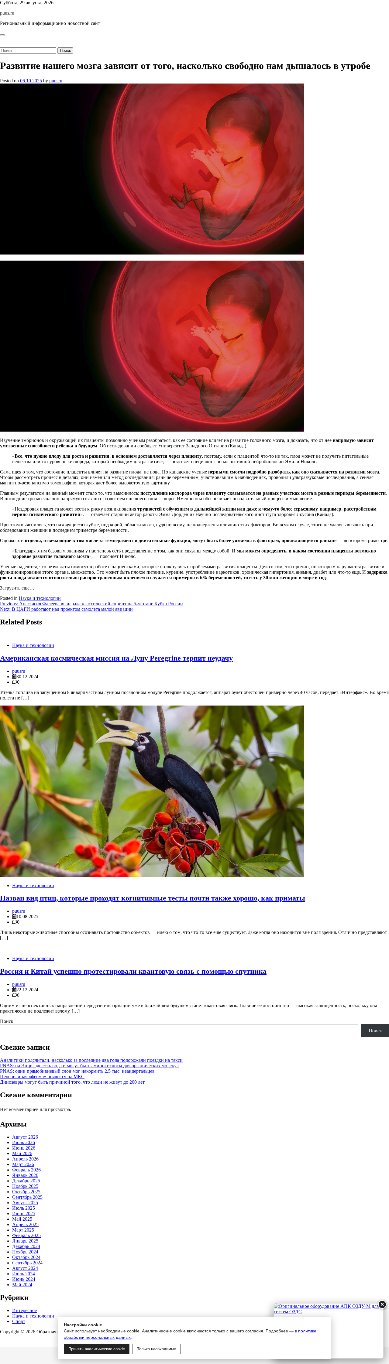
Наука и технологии (40, 598)
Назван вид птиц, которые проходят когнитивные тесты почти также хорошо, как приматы (152, 898)
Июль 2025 (23, 1208)
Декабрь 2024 (26, 1246)
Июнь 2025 (23, 1213)
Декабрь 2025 (26, 1180)
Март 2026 (23, 1164)
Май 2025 (22, 1219)
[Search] (2, 44)
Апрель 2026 (25, 1158)
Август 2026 (25, 1137)
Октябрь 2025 (26, 1191)
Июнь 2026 (23, 1147)
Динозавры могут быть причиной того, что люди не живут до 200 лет (72, 1082)
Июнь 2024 (23, 1279)
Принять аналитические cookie (96, 1349)
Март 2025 (23, 1229)
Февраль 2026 (26, 1169)
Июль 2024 (23, 1273)
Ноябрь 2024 (25, 1251)
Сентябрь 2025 (27, 1197)
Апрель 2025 (25, 1224)
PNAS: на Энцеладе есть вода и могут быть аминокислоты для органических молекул (89, 1065)
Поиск (6, 1021)
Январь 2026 (25, 1175)
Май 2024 (22, 1284)
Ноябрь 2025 (25, 1186)
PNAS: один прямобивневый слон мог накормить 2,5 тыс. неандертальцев (77, 1071)
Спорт (18, 1321)
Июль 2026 (23, 1142)
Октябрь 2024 (26, 1257)
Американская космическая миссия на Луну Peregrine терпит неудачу (116, 658)
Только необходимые (156, 1349)
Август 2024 (25, 1268)
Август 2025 (25, 1202)
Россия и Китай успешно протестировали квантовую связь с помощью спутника (133, 971)
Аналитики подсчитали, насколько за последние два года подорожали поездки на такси (91, 1060)
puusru (55, 80)
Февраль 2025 (26, 1235)
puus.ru (7, 12)
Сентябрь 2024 (27, 1262)
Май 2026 (22, 1153)
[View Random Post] (2, 39)
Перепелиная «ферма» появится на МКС (42, 1076)
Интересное (24, 1310)
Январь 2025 (25, 1240)
